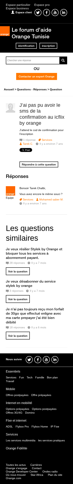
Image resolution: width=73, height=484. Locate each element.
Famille (39, 377)
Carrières (36, 464)
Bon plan (52, 377)
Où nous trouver (16, 474)
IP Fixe (55, 426)
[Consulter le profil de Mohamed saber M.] (10, 194)
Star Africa (37, 474)
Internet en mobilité (19, 403)
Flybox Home (40, 426)
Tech (30, 377)
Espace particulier (18, 4)
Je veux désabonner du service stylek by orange (31, 283)
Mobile (10, 389)
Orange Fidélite (16, 448)
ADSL (9, 426)
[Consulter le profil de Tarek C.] (10, 111)
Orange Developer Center (22, 471)
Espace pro (42, 4)
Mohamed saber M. (51, 199)
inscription (48, 46)
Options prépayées (17, 408)
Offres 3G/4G (14, 412)
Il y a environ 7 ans (35, 203)
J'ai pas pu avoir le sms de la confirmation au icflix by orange (41, 114)
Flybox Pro (22, 426)
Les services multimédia (20, 440)
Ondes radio (50, 471)
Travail (10, 381)
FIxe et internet (16, 420)
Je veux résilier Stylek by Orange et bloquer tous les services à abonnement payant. (34, 253)
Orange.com (13, 478)
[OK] (63, 60)
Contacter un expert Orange (37, 76)
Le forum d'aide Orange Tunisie (31, 33)
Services (47, 139)
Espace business (17, 8)
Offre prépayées (41, 395)
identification (26, 46)
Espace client (24, 12)
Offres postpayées (17, 395)
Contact (36, 468)
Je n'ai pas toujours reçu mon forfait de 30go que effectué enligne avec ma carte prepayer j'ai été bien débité (35, 315)
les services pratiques (51, 440)
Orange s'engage (16, 468)
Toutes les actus (16, 464)
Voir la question (17, 271)
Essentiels (13, 371)
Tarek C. (28, 143)
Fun (21, 377)
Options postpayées (44, 408)
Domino (30, 412)
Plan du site (55, 474)
